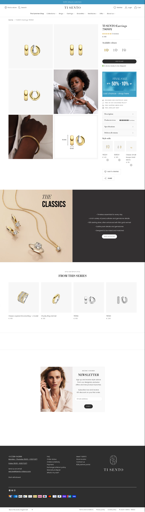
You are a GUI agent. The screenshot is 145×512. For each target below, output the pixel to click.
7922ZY (104, 155)
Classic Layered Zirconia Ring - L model (23, 316)
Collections (50, 14)
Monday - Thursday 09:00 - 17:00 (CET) (22, 459)
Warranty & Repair (54, 470)
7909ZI (108, 316)
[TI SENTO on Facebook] (10, 491)
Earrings (70, 14)
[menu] (20, 509)
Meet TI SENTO (81, 457)
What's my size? (53, 473)
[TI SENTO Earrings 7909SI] (115, 49)
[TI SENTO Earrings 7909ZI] (124, 49)
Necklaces (92, 14)
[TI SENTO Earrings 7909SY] (106, 49)
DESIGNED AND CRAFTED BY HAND (116, 100)
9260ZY (116, 155)
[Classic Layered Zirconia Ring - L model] (23, 297)
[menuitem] (87, 509)
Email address (81, 396)
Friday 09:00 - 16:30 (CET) (17, 463)
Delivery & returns (111, 133)
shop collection (109, 236)
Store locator (81, 459)
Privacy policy (100, 510)
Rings (61, 14)
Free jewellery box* (112, 108)
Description (108, 114)
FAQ (48, 457)
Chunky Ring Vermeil (48, 316)
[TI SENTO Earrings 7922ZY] (107, 146)
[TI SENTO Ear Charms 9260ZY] (119, 146)
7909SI (76, 316)
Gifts (101, 14)
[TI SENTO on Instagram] (14, 491)
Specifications (109, 127)
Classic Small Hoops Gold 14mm (131, 157)
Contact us (80, 462)
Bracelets (80, 14)
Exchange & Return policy (56, 467)
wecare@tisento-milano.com (19, 471)
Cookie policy (112, 510)
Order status (51, 459)
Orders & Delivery (53, 462)
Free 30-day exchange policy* (116, 103)
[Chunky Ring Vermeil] (56, 297)
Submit (88, 406)
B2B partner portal (83, 464)
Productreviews (119, 120)
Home (10, 20)
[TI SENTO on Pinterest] (12, 491)
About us (110, 14)
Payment (50, 464)
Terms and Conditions (86, 510)
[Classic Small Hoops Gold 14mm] (131, 146)
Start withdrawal (14, 477)
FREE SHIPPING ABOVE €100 (114, 105)
